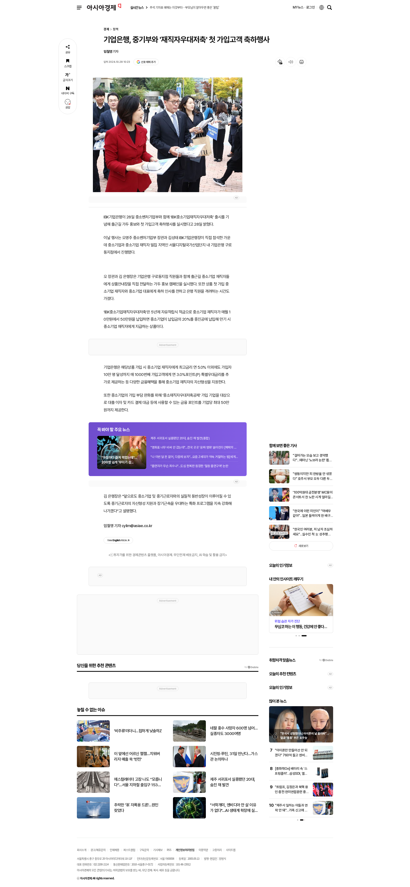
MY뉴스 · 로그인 (304, 7)
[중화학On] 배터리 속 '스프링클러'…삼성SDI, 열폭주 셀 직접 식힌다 (291, 773)
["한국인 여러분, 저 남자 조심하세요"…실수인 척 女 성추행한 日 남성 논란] (279, 537)
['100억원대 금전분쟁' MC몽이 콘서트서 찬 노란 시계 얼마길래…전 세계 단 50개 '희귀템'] (279, 500)
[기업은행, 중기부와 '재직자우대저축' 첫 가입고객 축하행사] (168, 134)
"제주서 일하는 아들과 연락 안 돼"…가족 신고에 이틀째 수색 (291, 810)
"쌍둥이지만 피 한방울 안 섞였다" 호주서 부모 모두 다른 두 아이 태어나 (312, 476)
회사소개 (81, 850)
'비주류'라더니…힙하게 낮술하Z (138, 730)
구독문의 (144, 850)
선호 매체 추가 (148, 62)
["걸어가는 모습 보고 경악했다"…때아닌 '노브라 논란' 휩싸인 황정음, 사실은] (279, 463)
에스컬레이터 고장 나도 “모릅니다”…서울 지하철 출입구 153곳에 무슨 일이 (138, 782)
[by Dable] (251, 667)
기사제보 (158, 850)
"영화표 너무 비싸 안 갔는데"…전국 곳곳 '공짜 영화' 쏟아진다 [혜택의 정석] (194, 447)
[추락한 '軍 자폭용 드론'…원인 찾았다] (93, 817)
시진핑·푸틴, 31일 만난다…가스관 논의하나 (234, 756)
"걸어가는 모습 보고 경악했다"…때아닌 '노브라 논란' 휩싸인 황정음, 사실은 (312, 458)
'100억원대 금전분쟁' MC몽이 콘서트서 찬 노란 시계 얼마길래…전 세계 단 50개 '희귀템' (312, 495)
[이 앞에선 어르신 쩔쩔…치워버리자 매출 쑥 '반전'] (93, 766)
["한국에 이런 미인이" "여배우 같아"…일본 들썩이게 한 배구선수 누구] (279, 519)
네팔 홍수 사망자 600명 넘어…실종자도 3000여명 (234, 731)
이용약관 (203, 850)
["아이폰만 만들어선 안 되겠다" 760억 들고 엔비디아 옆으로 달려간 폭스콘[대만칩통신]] (323, 758)
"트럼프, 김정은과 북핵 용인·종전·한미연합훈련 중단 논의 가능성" (292, 792)
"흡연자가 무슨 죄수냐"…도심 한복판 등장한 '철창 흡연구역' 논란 (189, 466)
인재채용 (114, 850)
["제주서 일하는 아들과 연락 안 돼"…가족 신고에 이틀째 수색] (323, 813)
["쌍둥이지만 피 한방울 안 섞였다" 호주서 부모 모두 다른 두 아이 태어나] (279, 482)
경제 (106, 29)
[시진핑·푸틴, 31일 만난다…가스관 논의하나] (189, 766)
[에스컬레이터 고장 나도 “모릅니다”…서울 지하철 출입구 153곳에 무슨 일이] (93, 791)
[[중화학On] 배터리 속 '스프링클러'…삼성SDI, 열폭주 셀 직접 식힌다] (323, 777)
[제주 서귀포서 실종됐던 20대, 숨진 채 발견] (189, 791)
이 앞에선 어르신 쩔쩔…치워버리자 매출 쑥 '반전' (137, 756)
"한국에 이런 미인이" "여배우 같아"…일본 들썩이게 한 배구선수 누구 (312, 513)
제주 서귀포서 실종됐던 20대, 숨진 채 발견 (232, 782)
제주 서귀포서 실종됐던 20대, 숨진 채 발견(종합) (180, 438)
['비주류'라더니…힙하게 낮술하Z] (93, 740)
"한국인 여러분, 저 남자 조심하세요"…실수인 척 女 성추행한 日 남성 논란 (312, 531)
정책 (115, 29)
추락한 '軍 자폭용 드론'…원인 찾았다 (136, 807)
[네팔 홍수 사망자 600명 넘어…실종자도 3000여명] (189, 740)
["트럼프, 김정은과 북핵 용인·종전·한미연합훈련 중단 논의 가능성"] (323, 795)
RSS (169, 850)
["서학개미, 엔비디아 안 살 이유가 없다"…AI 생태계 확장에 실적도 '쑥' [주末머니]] (189, 817)
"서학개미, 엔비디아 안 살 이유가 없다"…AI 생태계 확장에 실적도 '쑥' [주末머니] (234, 808)
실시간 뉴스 (137, 7)
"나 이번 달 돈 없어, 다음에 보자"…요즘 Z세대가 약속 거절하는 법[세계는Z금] (194, 457)
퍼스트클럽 (129, 850)
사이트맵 (230, 850)
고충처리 (217, 850)
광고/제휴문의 (98, 850)
